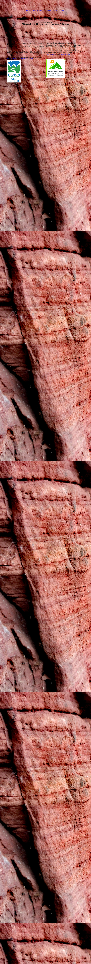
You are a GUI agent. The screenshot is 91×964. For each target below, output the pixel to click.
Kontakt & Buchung (37, 10)
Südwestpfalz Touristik (11, 58)
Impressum (62, 10)
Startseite (28, 10)
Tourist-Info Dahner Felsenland (26, 58)
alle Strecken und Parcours (64, 54)
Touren (55, 10)
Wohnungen (47, 10)
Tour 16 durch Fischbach (51, 54)
